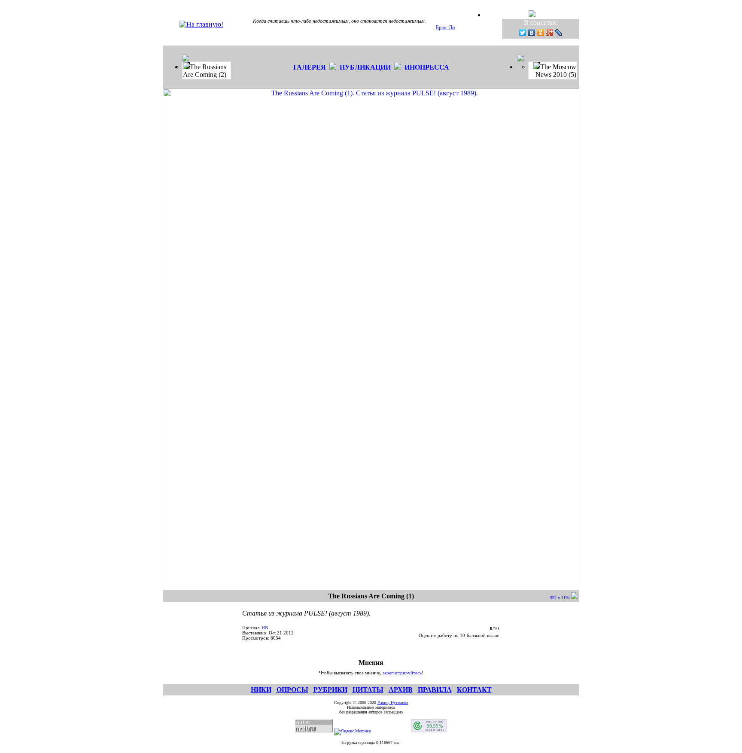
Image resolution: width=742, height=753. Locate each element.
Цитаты (368, 689)
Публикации (365, 67)
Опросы (292, 689)
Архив (401, 689)
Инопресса (426, 67)
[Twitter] (522, 32)
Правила (435, 689)
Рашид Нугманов (392, 702)
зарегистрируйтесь (402, 672)
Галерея (309, 67)
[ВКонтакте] (531, 32)
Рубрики (330, 689)
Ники (261, 689)
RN (265, 627)
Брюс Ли (445, 27)
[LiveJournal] (558, 32)
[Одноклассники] (540, 32)
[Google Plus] (549, 32)
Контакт (474, 689)
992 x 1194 (560, 597)
